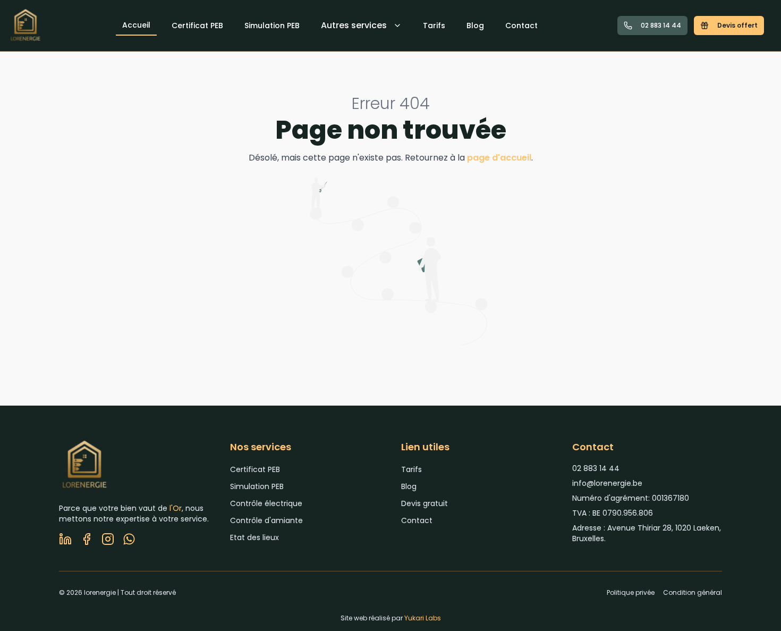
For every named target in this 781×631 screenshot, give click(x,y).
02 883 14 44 (661, 25)
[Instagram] (107, 539)
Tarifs (434, 25)
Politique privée (631, 592)
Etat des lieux (254, 537)
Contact (521, 25)
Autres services (354, 25)
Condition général (692, 592)
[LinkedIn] (65, 539)
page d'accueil (499, 158)
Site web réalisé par (391, 617)
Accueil (136, 25)
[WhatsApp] (129, 539)
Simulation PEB (272, 25)
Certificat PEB (197, 25)
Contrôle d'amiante (266, 520)
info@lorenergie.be (607, 483)
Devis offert (737, 25)
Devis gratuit (424, 503)
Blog (475, 25)
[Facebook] (86, 539)
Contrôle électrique (266, 503)
